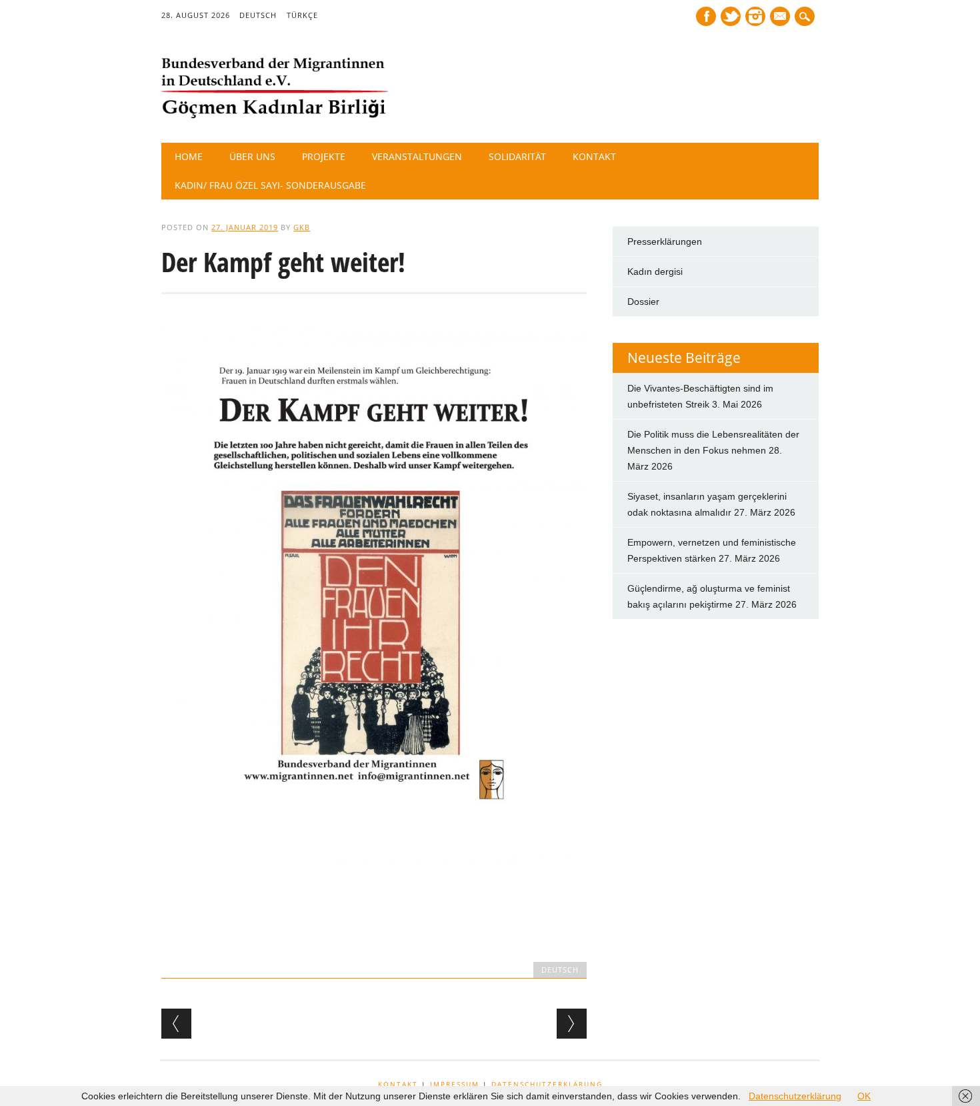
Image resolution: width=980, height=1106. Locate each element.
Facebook (706, 16)
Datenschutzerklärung (547, 1084)
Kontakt (594, 156)
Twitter (731, 16)
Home (189, 156)
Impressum (454, 1084)
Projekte (323, 156)
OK (864, 1096)
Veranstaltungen (417, 156)
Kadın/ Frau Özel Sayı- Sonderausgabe (270, 185)
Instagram (755, 16)
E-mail (781, 17)
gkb (301, 227)
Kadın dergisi (655, 271)
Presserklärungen (664, 241)
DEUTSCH (258, 15)
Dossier (643, 301)
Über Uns (252, 156)
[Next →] (572, 1024)
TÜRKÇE (302, 15)
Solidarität (517, 156)
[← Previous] (176, 1024)
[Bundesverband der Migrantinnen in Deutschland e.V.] (274, 115)
